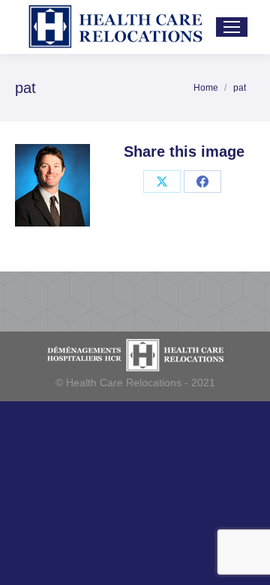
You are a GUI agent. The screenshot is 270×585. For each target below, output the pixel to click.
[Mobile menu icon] (232, 27)
